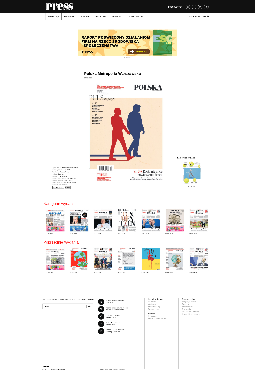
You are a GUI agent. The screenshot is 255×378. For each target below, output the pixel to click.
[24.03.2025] (103, 220)
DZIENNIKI (69, 17)
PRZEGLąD (53, 17)
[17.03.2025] (55, 220)
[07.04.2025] (199, 220)
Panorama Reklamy (190, 312)
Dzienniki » (62, 174)
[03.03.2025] (103, 259)
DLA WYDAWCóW (135, 17)
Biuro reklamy (154, 307)
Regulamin (153, 316)
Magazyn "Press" (189, 301)
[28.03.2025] (127, 220)
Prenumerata (154, 309)
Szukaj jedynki (197, 17)
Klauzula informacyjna (157, 318)
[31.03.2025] (151, 220)
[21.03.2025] (79, 220)
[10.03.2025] (55, 259)
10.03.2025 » (71, 182)
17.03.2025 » (68, 180)
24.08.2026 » (71, 178)
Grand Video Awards (191, 314)
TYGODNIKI (84, 17)
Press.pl (185, 304)
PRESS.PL (116, 17)
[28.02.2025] (127, 259)
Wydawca (152, 304)
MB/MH (122, 369)
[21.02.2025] (175, 259)
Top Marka (186, 309)
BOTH (107, 369)
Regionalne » (62, 176)
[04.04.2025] (175, 220)
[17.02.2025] (199, 259)
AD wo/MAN (187, 307)
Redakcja (152, 301)
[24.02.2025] (151, 259)
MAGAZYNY (100, 17)
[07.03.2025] (79, 259)
